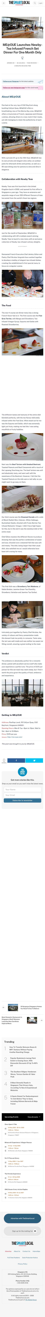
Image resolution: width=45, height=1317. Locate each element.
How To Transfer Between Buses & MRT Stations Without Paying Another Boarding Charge (22, 1049)
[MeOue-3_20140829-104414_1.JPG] (22, 693)
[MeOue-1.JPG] (22, 569)
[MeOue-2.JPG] (22, 140)
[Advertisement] (22, 907)
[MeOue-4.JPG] (22, 216)
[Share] (16, 760)
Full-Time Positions (13, 1257)
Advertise (8, 1251)
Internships (36, 1251)
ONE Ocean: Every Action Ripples (16, 1189)
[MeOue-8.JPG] (22, 499)
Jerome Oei (11, 63)
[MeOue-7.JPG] (22, 447)
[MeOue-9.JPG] (22, 615)
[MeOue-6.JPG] (22, 342)
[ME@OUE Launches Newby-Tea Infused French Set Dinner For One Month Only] (22, 28)
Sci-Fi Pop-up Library (12, 1158)
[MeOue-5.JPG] (22, 283)
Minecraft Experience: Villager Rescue (18, 1142)
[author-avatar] (22, 58)
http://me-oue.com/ (14, 737)
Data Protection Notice (30, 1257)
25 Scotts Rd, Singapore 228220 (17, 1182)
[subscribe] (35, 1231)
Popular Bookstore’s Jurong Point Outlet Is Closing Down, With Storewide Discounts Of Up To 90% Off (24, 1062)
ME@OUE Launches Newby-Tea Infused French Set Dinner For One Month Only (22, 48)
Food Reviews (32, 63)
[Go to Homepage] (19, 3)
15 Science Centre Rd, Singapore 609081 (20, 1197)
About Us (17, 1251)
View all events (33, 1117)
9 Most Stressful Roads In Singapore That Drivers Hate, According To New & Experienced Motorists (23, 1086)
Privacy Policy (22, 1264)
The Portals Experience (13, 1174)
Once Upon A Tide (11, 1124)
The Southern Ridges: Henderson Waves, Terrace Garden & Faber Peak (23, 1074)
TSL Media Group (31, 1300)
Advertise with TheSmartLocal (22, 1218)
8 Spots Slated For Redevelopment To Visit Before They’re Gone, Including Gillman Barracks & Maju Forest (24, 1100)
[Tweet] (34, 760)
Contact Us (26, 1251)
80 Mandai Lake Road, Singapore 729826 (20, 1151)
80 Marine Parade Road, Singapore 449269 (21, 1166)
